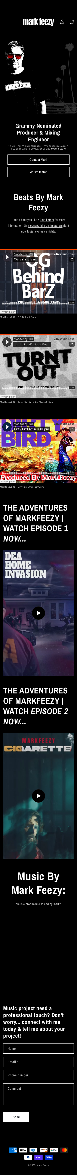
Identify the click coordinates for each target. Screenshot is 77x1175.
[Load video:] (38, 613)
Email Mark (47, 219)
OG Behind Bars (27, 317)
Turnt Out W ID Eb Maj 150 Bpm (35, 402)
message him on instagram (45, 225)
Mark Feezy (43, 1165)
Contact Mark (38, 159)
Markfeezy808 (7, 317)
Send (16, 1117)
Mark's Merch (38, 172)
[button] (71, 21)
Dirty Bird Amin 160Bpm (31, 487)
